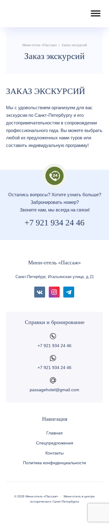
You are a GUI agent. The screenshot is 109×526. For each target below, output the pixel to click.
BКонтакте (39, 292)
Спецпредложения (54, 443)
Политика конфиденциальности (54, 462)
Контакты (54, 453)
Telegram (68, 292)
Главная (54, 432)
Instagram (54, 292)
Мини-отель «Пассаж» (38, 14)
